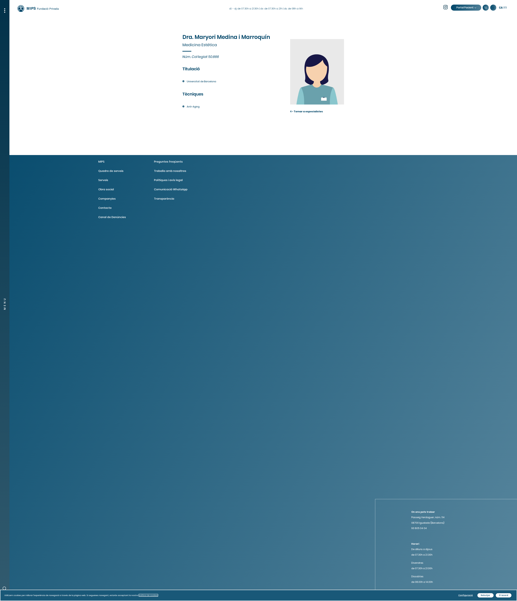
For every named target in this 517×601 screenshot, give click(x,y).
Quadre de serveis (110, 171)
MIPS (101, 162)
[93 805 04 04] (486, 7)
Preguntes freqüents (168, 162)
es (505, 7)
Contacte (105, 208)
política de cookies (148, 595)
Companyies (107, 199)
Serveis (103, 180)
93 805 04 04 (419, 528)
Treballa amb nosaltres (170, 171)
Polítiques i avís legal (168, 180)
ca (501, 7)
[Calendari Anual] (493, 7)
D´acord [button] (503, 595)
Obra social (106, 189)
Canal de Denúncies (112, 217)
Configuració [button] (465, 595)
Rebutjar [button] (485, 595)
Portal (465, 7)
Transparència (164, 199)
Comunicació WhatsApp (170, 189)
